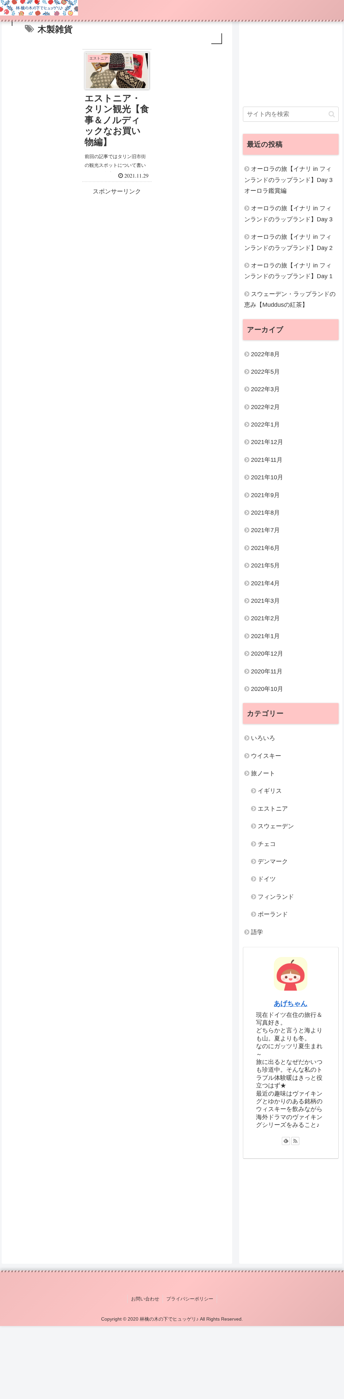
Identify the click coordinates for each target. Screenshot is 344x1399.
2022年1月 (265, 424)
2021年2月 (265, 618)
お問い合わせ (145, 1298)
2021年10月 (267, 477)
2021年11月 (267, 459)
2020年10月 (267, 689)
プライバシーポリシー (189, 1298)
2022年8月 (265, 354)
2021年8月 (265, 512)
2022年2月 (265, 407)
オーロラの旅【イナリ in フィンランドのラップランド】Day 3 (288, 213)
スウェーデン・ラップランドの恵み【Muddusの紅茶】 (290, 299)
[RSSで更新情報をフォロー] (295, 1141)
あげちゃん (290, 1003)
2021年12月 (267, 442)
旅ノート (263, 773)
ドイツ (267, 879)
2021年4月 (265, 583)
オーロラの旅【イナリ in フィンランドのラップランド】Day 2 (288, 242)
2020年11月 (267, 671)
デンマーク (273, 861)
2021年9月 (265, 495)
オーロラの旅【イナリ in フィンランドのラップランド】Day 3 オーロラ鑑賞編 (288, 179)
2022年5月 (265, 371)
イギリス (270, 790)
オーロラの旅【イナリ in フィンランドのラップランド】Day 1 (288, 271)
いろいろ (263, 738)
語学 (257, 932)
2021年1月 (265, 636)
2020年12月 (267, 653)
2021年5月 (265, 565)
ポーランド (273, 914)
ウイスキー (266, 755)
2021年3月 (265, 600)
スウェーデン (276, 826)
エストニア (273, 808)
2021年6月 (265, 548)
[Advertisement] (117, 244)
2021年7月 (265, 530)
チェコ (267, 844)
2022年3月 (265, 389)
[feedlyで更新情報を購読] (286, 1141)
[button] (332, 114)
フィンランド (276, 896)
